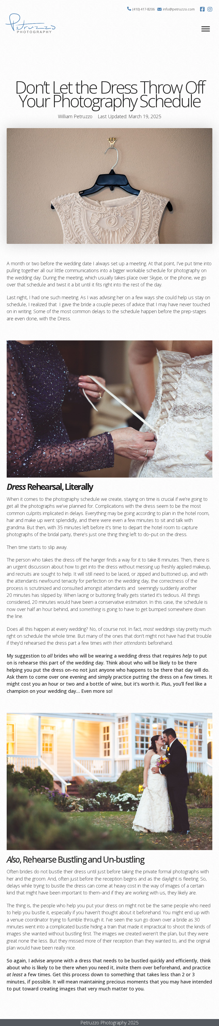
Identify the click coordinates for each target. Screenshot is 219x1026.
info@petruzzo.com (179, 9)
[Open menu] (206, 29)
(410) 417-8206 (143, 9)
